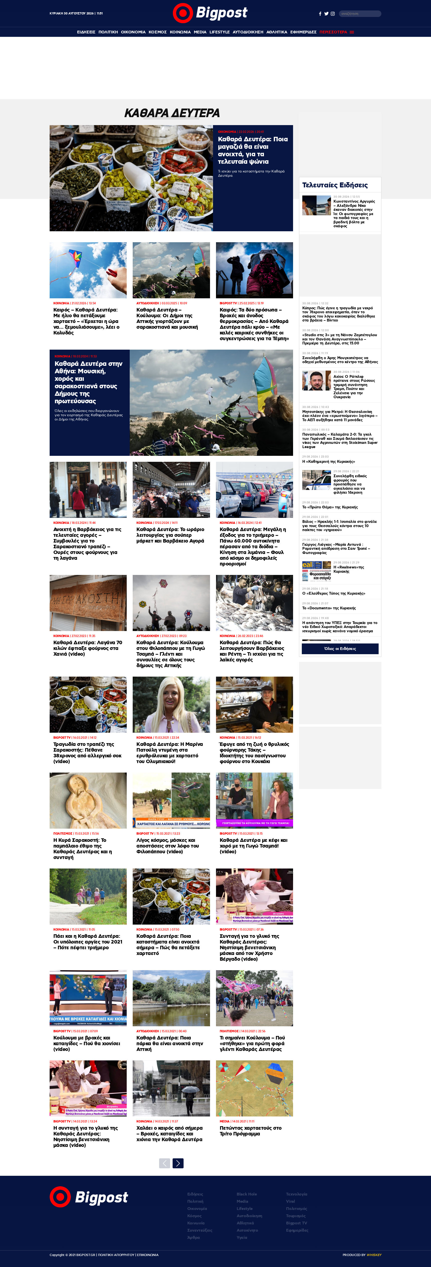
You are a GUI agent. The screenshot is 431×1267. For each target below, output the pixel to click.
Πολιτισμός (296, 1208)
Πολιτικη (108, 32)
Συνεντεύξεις (200, 1230)
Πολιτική (195, 1201)
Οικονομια (133, 32)
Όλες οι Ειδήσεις (340, 648)
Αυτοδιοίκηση (249, 1216)
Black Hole (247, 1194)
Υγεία (242, 1237)
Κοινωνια (180, 32)
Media (200, 32)
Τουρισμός (296, 1216)
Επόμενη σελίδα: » (178, 1163)
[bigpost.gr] (210, 22)
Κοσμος (158, 32)
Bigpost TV (296, 1223)
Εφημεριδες (303, 32)
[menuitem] (86, 32)
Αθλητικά (245, 1223)
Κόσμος (194, 1216)
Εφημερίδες (297, 1230)
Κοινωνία (196, 1223)
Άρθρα (193, 1237)
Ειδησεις (86, 32)
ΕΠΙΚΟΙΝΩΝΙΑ (147, 1255)
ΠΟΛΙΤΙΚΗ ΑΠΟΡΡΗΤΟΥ (116, 1255)
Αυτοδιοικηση (248, 32)
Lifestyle (220, 32)
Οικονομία (197, 1208)
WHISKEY (373, 1255)
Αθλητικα (276, 32)
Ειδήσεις (195, 1194)
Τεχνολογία (296, 1194)
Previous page (164, 1163)
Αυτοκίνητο (247, 1230)
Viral (290, 1201)
